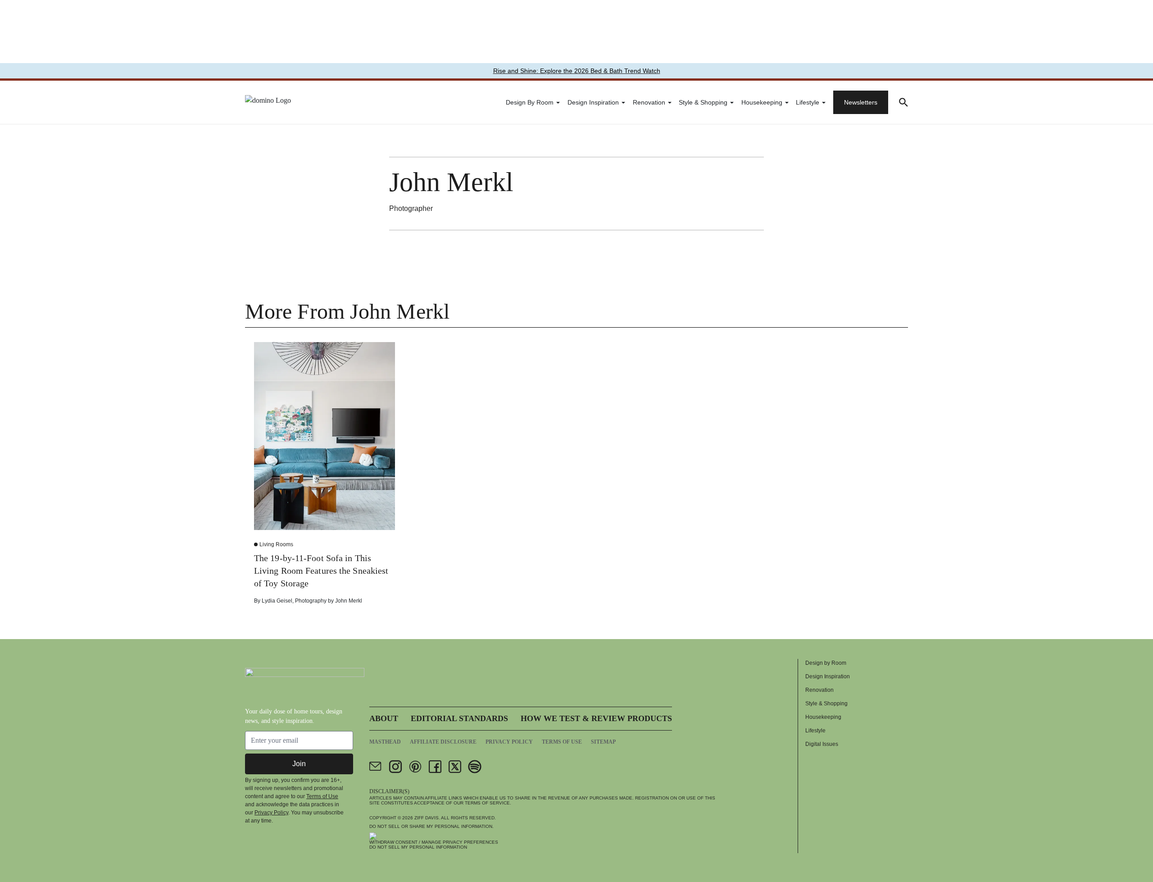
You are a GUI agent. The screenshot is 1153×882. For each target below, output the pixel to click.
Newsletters (860, 102)
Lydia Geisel (277, 601)
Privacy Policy (271, 812)
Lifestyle (807, 102)
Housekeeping (761, 102)
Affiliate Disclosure (443, 742)
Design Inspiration (593, 102)
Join (299, 764)
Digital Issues (821, 744)
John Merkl (348, 601)
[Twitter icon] (455, 766)
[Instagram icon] (395, 766)
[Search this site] (903, 102)
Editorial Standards (459, 718)
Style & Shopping (703, 102)
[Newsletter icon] (375, 766)
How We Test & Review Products (596, 718)
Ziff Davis (426, 817)
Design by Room (530, 102)
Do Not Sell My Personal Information (418, 847)
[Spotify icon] (474, 766)
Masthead (385, 742)
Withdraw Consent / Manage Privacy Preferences (433, 842)
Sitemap (603, 742)
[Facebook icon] (435, 766)
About (383, 718)
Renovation (649, 102)
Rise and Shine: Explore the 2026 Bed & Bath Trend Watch (576, 70)
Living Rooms (276, 544)
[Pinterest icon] (415, 766)
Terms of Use (322, 796)
